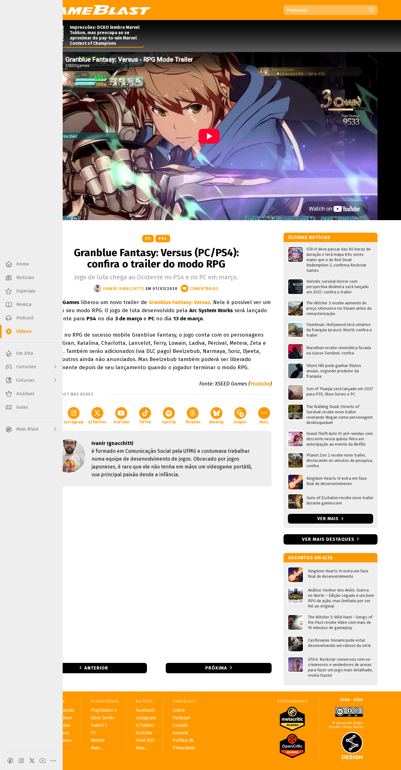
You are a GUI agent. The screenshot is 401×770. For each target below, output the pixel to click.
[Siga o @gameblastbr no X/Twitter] (32, 760)
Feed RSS (145, 740)
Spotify (169, 422)
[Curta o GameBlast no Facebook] (10, 760)
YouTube (121, 422)
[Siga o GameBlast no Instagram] (21, 760)
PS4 (163, 238)
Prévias (63, 725)
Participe (181, 718)
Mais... (96, 748)
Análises (64, 718)
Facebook (145, 710)
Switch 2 (99, 725)
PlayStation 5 (104, 710)
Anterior (96, 668)
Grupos (240, 422)
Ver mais (328, 518)
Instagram (74, 422)
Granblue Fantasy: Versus (179, 302)
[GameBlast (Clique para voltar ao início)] (96, 9)
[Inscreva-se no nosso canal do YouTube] (42, 760)
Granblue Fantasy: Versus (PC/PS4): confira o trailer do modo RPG (156, 258)
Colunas (64, 740)
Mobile (98, 740)
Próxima (216, 668)
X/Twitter (97, 422)
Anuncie (180, 733)
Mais (264, 422)
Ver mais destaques (328, 539)
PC (148, 238)
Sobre (179, 710)
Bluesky (216, 422)
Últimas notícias (309, 237)
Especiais (65, 710)
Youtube (260, 383)
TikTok (145, 422)
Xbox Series (103, 718)
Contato (180, 725)
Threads (192, 422)
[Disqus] (156, 574)
